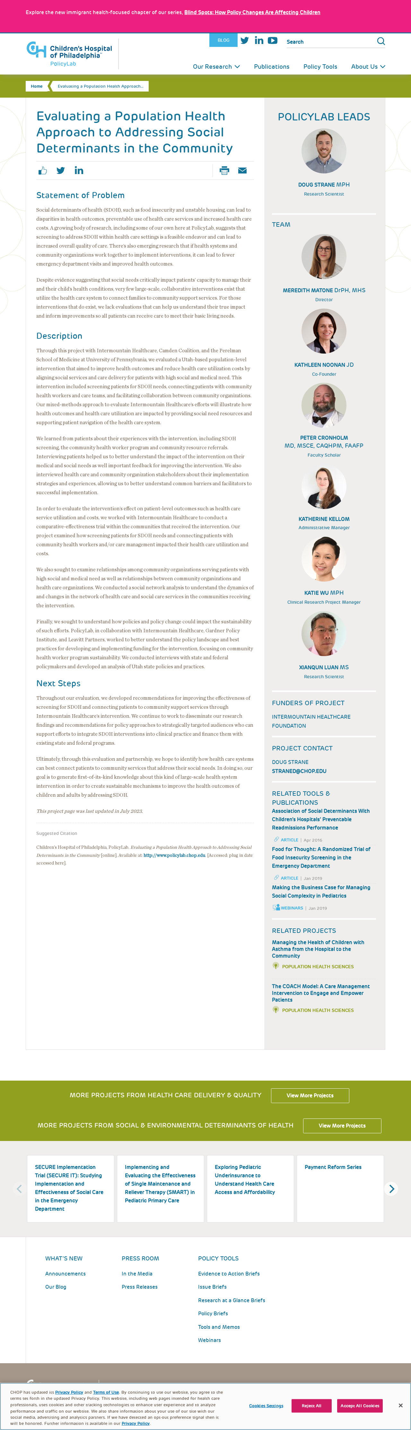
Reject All (311, 1405)
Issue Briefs (212, 1287)
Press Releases (140, 1287)
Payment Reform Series (333, 1167)
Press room (140, 1258)
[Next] (391, 1189)
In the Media (137, 1273)
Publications (271, 67)
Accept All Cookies (360, 1405)
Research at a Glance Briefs (231, 1300)
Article (289, 840)
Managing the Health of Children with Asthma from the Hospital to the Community (318, 949)
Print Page (227, 170)
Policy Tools (320, 67)
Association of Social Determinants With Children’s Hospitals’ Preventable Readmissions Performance (321, 819)
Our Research (212, 67)
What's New (64, 1258)
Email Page (245, 170)
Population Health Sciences (318, 966)
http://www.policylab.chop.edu (174, 855)
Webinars (292, 908)
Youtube (273, 40)
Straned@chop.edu (299, 771)
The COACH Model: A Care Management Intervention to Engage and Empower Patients (321, 993)
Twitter (245, 40)
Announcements (65, 1273)
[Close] (401, 1406)
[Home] (72, 54)
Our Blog (55, 1287)
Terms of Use (106, 1392)
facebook (45, 170)
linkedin (81, 170)
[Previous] (20, 1189)
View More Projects (310, 1095)
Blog (224, 40)
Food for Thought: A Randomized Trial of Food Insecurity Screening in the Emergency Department (321, 857)
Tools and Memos (219, 1327)
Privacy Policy (69, 1392)
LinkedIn (259, 40)
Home (36, 86)
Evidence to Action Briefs (229, 1273)
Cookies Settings (266, 1405)
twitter (63, 170)
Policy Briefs (213, 1313)
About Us (364, 67)
